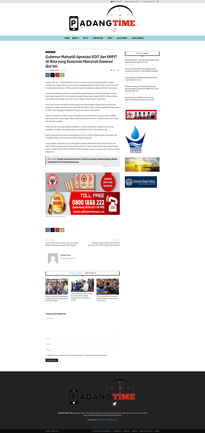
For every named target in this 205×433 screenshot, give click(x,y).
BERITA (75, 38)
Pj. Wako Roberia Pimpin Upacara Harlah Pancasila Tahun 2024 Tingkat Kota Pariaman (104, 244)
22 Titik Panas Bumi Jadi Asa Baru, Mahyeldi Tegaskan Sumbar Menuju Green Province (107, 298)
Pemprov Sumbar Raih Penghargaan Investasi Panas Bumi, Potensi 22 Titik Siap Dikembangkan (56, 298)
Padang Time (54, 70)
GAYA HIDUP (122, 38)
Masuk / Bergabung (148, 1)
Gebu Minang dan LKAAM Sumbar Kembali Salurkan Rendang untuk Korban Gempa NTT (140, 99)
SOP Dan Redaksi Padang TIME (102, 431)
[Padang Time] (102, 19)
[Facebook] (47, 75)
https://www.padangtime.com (67, 258)
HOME (67, 38)
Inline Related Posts (114, 166)
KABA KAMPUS (138, 38)
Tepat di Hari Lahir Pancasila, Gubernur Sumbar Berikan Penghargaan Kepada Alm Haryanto (61, 244)
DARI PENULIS (90, 273)
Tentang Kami (117, 431)
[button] (158, 1)
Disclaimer (126, 431)
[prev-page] (46, 305)
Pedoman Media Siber (146, 431)
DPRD (110, 38)
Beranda (48, 49)
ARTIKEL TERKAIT (76, 273)
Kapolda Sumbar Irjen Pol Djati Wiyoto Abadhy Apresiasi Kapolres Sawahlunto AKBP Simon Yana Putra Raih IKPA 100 (142, 89)
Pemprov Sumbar (58, 49)
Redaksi (157, 431)
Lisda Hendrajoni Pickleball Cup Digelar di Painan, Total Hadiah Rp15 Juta (141, 79)
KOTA (85, 38)
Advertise (134, 431)
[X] (52, 75)
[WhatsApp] (62, 75)
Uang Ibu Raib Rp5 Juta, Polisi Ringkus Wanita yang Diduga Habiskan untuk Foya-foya (142, 61)
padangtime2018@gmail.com (107, 420)
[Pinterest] (57, 75)
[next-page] (50, 305)
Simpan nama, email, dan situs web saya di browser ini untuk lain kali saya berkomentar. (77, 355)
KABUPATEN (98, 38)
